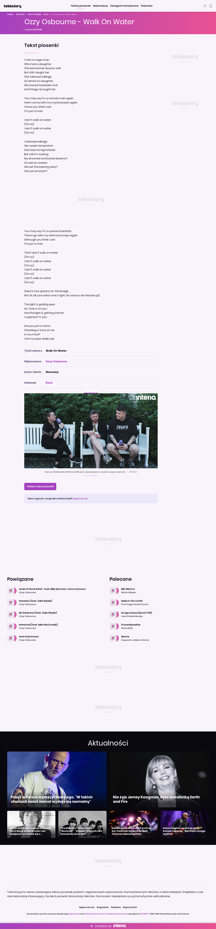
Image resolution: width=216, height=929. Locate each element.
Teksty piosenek (34, 14)
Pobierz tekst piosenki (40, 486)
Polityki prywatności (94, 914)
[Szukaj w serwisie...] (205, 5)
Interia (10, 14)
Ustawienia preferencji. (116, 914)
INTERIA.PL (145, 914)
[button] (80, 5)
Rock (46, 14)
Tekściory (20, 14)
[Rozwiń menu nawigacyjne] (211, 5)
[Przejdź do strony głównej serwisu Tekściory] (12, 6)
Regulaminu (73, 914)
